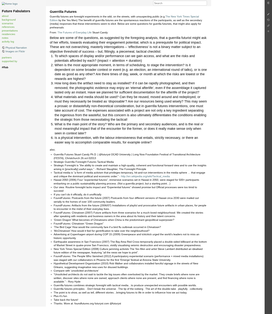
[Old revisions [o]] (268, 21)
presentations (10, 30)
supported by (9, 61)
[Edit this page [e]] (268, 15)
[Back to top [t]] (268, 32)
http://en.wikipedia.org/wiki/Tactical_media (145, 176)
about (5, 15)
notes (5, 37)
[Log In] (268, 4)
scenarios (7, 23)
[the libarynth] (10, 3)
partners (7, 57)
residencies (8, 34)
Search (205, 3)
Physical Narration (16, 47)
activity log (8, 41)
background (9, 19)
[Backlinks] (268, 26)
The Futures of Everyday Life (75, 32)
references (8, 26)
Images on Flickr (15, 51)
